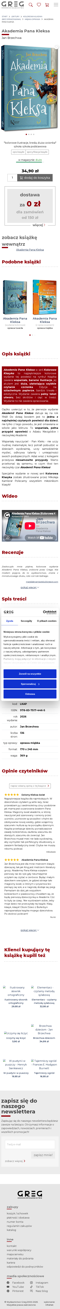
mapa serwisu (15, 1254)
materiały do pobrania (20, 1258)
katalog (11, 1230)
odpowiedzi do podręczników (25, 1266)
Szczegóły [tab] (26, 621)
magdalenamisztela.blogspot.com (42, 582)
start (5, 16)
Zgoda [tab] (9, 621)
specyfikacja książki (37, 152)
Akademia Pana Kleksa (30, 249)
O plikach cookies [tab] (46, 621)
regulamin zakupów (19, 1226)
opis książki (18, 152)
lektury (15, 16)
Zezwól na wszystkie (30, 673)
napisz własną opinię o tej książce (28, 786)
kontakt (12, 1246)
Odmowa (30, 694)
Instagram (41, 1282)
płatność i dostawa (18, 1217)
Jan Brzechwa (12, 38)
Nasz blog (41, 1291)
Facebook (18, 1282)
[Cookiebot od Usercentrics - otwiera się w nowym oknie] (43, 612)
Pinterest (18, 1291)
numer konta (15, 1221)
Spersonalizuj (28, 683)
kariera (11, 1262)
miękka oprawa (32, 19)
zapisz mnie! (43, 1155)
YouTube (18, 1286)
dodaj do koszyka (37, 178)
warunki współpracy (19, 1250)
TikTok (39, 1286)
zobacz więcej (14, 1161)
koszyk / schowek (17, 1213)
